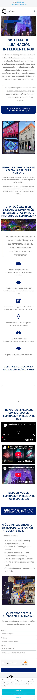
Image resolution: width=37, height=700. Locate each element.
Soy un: (3, 645)
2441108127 (20, 2)
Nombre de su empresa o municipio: (13, 653)
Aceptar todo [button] (18, 690)
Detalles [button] (18, 697)
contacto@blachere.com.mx (18, 4)
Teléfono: (4, 638)
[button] (2, 386)
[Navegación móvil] (34, 11)
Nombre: (4, 630)
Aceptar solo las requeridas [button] (18, 694)
